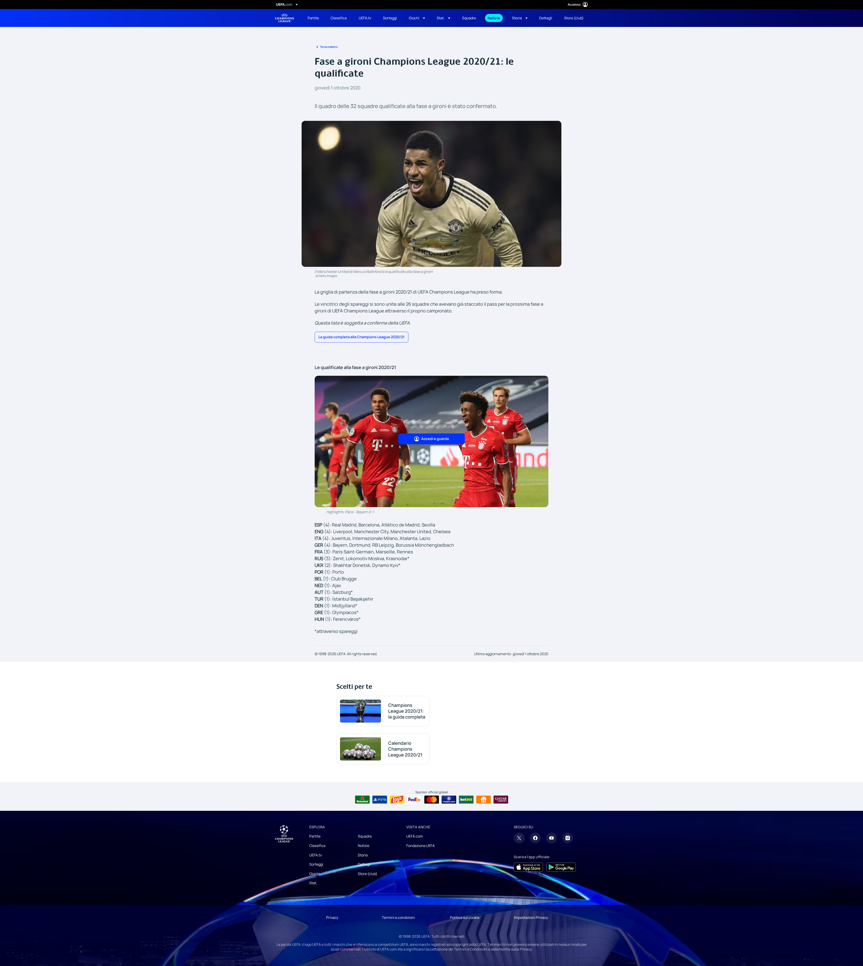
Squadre (365, 836)
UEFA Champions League (284, 18)
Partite (314, 836)
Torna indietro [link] (329, 47)
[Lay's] (397, 800)
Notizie (363, 845)
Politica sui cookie (464, 917)
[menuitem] (313, 18)
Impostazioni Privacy (531, 917)
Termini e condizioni (398, 917)
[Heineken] (362, 800)
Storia (363, 855)
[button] (417, 18)
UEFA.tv (315, 855)
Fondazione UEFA (420, 845)
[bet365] (466, 800)
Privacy (332, 917)
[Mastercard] (431, 800)
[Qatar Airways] (501, 800)
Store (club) (367, 873)
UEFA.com (414, 836)
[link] (313, 18)
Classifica (317, 845)
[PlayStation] (379, 800)
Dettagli (364, 864)
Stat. (313, 882)
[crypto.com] (449, 800)
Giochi (314, 873)
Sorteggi (316, 864)
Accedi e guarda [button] (435, 438)
